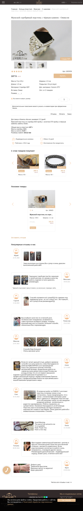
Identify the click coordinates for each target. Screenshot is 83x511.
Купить (21, 171)
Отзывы (54, 114)
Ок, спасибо (66, 500)
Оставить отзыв (18, 238)
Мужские (37, 9)
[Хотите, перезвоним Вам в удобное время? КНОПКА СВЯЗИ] (7, 470)
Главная (14, 9)
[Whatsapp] (44, 497)
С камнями (46, 9)
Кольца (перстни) (25, 9)
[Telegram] (46, 497)
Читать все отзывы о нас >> (61, 482)
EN (18, 2)
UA (15, 2)
